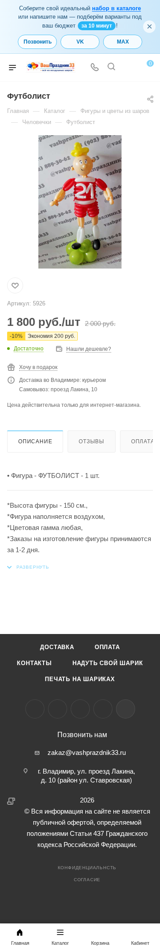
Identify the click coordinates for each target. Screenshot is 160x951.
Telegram (57, 708)
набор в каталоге (116, 8)
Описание (35, 441)
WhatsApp (102, 708)
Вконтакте (34, 708)
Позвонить (38, 42)
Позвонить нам (82, 734)
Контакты (34, 663)
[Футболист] (80, 202)
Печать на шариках (80, 679)
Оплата (107, 647)
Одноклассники (80, 708)
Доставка (57, 647)
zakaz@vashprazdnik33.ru (87, 752)
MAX (123, 42)
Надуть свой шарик (107, 663)
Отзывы (91, 441)
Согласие (87, 879)
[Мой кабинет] (128, 68)
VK (80, 42)
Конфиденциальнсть (87, 867)
